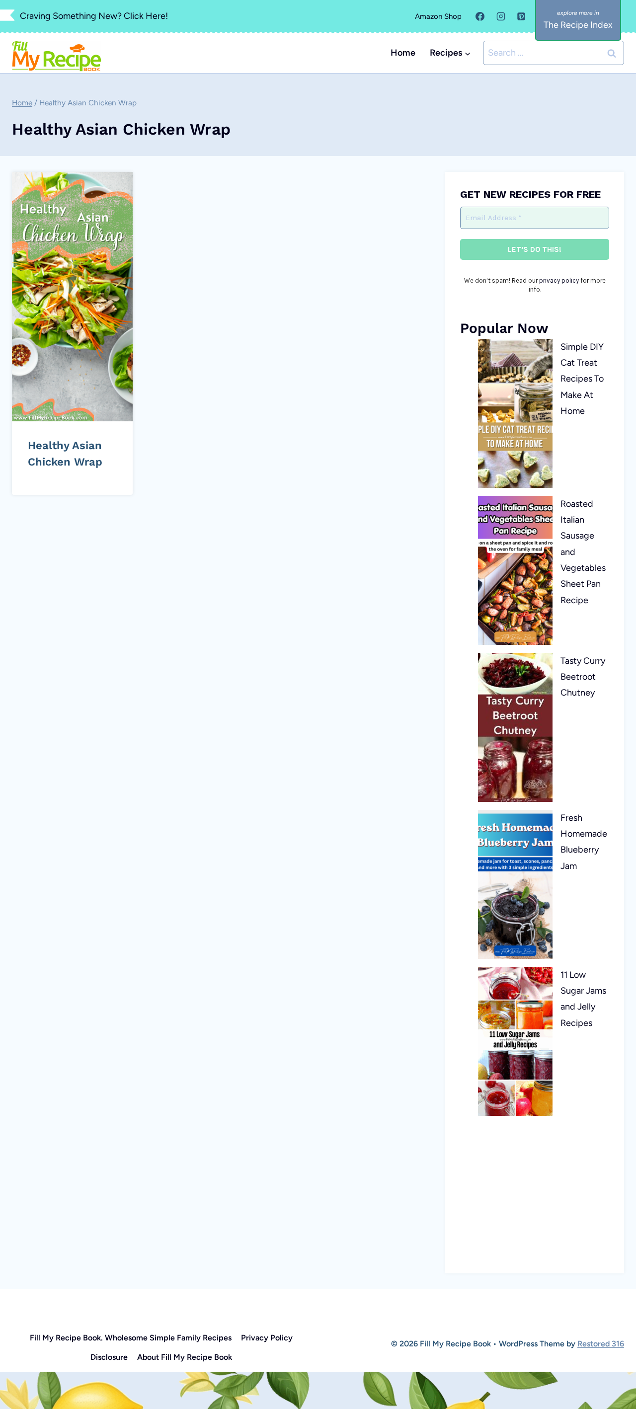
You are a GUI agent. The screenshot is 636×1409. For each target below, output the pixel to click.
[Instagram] (501, 16)
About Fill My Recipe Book (184, 1357)
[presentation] (72, 296)
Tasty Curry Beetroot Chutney (582, 677)
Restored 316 (600, 1343)
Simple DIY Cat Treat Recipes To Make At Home (582, 379)
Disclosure (109, 1357)
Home (403, 52)
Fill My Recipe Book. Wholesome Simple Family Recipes (131, 1337)
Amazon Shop (438, 16)
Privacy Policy (267, 1337)
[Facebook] (480, 16)
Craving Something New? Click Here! (94, 15)
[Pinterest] (521, 16)
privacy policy (559, 280)
